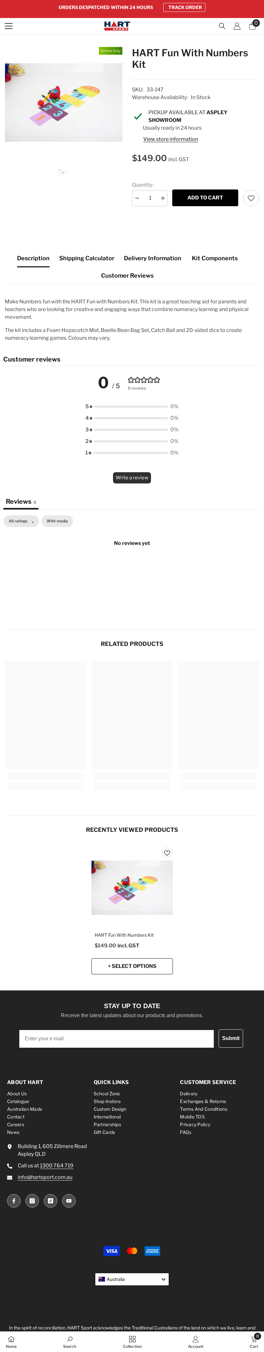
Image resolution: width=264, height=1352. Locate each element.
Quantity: (143, 185)
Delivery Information (152, 258)
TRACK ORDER (185, 7)
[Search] (222, 26)
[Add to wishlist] (251, 198)
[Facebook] (14, 1201)
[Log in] (236, 26)
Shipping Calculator (86, 258)
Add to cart (205, 198)
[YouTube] (69, 1201)
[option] (132, 7)
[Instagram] (32, 1201)
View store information (170, 139)
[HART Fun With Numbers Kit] (132, 887)
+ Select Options (132, 966)
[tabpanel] (132, 565)
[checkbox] (57, 521)
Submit (231, 1038)
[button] (132, 406)
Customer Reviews (127, 275)
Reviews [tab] (21, 501)
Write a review (132, 478)
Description (33, 258)
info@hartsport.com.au (45, 1177)
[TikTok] (50, 1201)
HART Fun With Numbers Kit (124, 935)
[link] (45, 775)
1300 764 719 (56, 1166)
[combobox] (132, 1279)
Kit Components (215, 258)
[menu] (9, 26)
